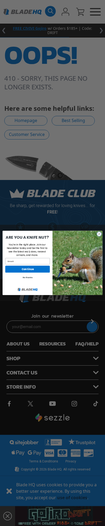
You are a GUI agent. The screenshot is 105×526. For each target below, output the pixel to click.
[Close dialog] (99, 234)
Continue (28, 269)
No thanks (28, 277)
